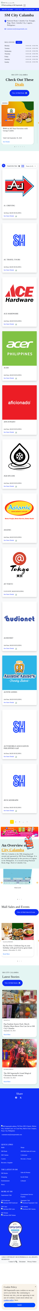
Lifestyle (23, 1181)
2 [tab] (17, 147)
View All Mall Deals (18, 93)
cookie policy (9, 1300)
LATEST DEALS (19, 9)
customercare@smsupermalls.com (12, 1134)
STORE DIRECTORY (29, 9)
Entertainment (5, 1181)
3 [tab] (19, 147)
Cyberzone (24, 1155)
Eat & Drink (24, 1177)
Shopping (4, 1177)
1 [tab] (15, 147)
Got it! (20, 1305)
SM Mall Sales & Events (28, 1151)
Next (37, 883)
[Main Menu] (24, 5)
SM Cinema (4, 1155)
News (3, 1184)
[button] (12, 5)
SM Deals (4, 1151)
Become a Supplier (6, 1162)
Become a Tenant (26, 1159)
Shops (22, 1147)
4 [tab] (20, 147)
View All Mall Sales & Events (26, 912)
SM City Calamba (7, 9)
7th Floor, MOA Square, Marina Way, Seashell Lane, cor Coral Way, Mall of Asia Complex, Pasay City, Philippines (19, 1128)
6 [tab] (24, 147)
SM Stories (4, 1173)
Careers (3, 1159)
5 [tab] (22, 147)
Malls (2, 1147)
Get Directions (12, 35)
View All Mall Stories (11, 983)
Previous (2, 883)
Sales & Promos (25, 1172)
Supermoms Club (6, 1195)
